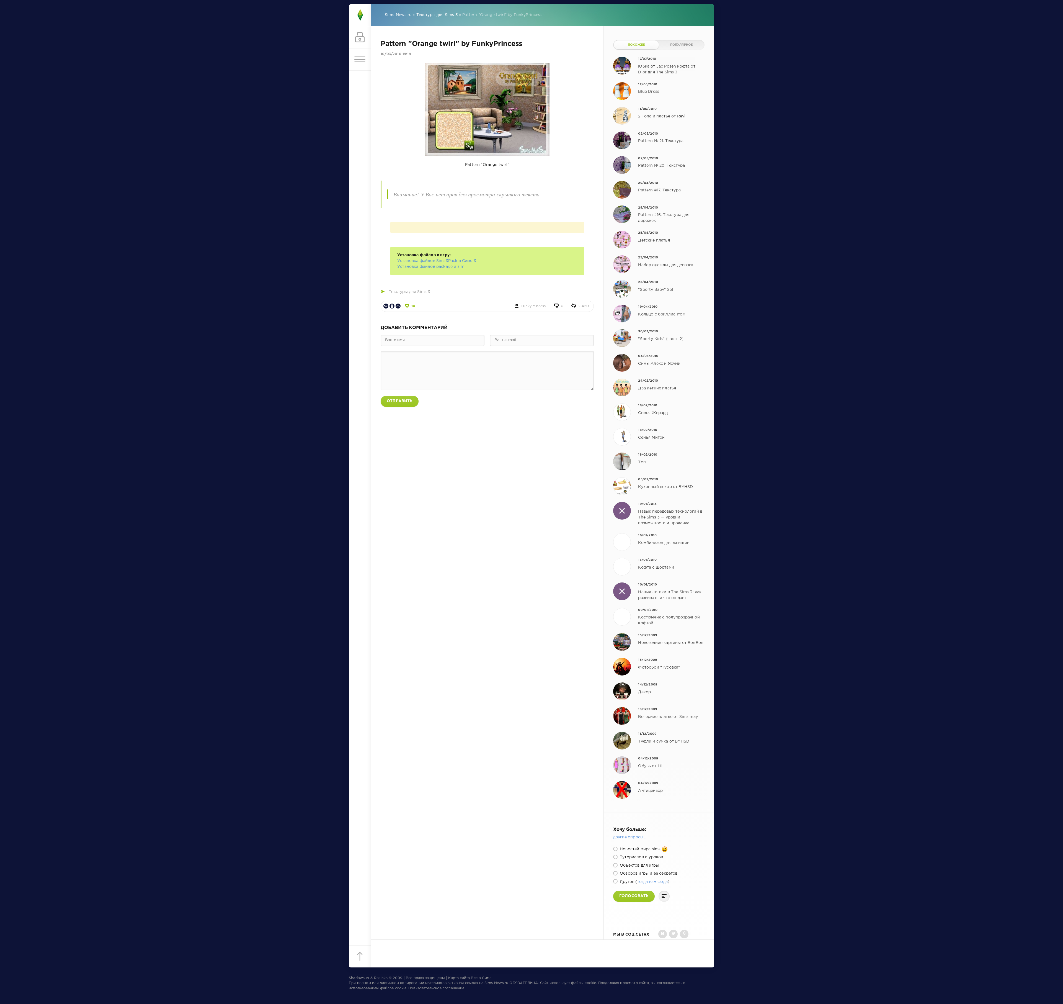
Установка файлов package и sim (430, 266)
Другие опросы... (629, 837)
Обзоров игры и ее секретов (648, 873)
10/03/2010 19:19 (396, 54)
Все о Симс (481, 978)
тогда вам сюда (652, 882)
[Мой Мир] (398, 306)
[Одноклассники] (391, 306)
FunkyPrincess (533, 306)
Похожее (636, 44)
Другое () (644, 882)
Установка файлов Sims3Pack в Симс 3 (436, 261)
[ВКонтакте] (385, 306)
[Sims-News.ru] (360, 15)
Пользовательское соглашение (436, 988)
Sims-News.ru (496, 983)
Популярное (681, 44)
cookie (590, 983)
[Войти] (360, 37)
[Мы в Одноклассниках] (684, 934)
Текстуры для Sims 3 (409, 292)
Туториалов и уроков (641, 857)
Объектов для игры (639, 865)
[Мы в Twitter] (673, 934)
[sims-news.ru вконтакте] (662, 934)
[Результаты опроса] (664, 896)
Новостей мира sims (640, 849)
